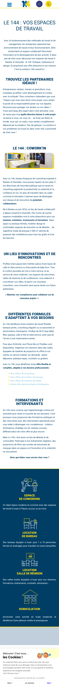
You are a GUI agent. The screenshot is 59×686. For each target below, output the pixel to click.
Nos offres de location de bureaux (26, 377)
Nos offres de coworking (22, 373)
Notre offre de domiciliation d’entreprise (29, 384)
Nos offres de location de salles (25, 380)
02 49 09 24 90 (48, 4)
